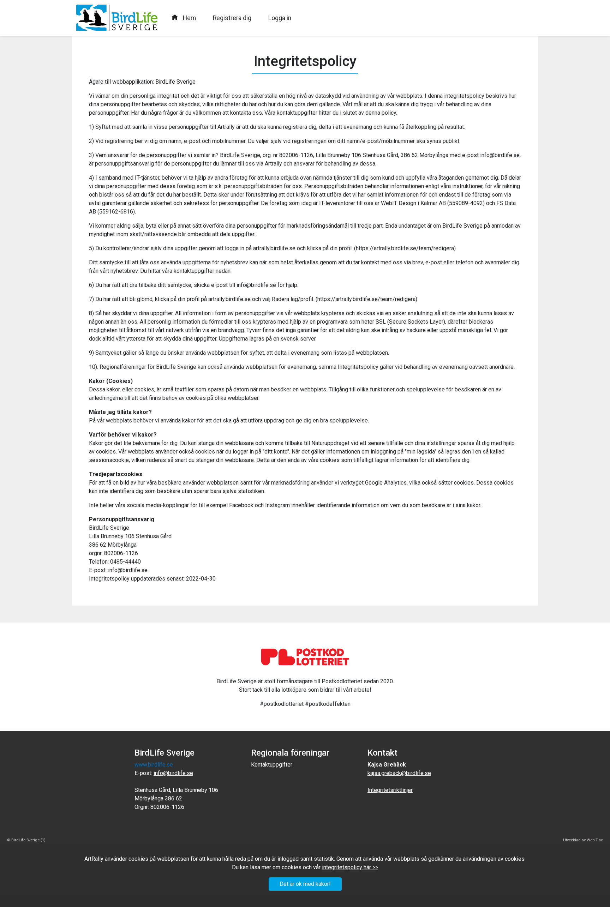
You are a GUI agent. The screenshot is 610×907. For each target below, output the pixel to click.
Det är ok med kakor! (305, 884)
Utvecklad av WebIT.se (583, 840)
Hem (189, 18)
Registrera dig (232, 18)
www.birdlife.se (153, 764)
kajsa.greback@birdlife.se (399, 773)
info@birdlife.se (173, 773)
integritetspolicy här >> (350, 867)
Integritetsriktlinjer (390, 790)
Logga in (279, 18)
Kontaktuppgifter (271, 764)
